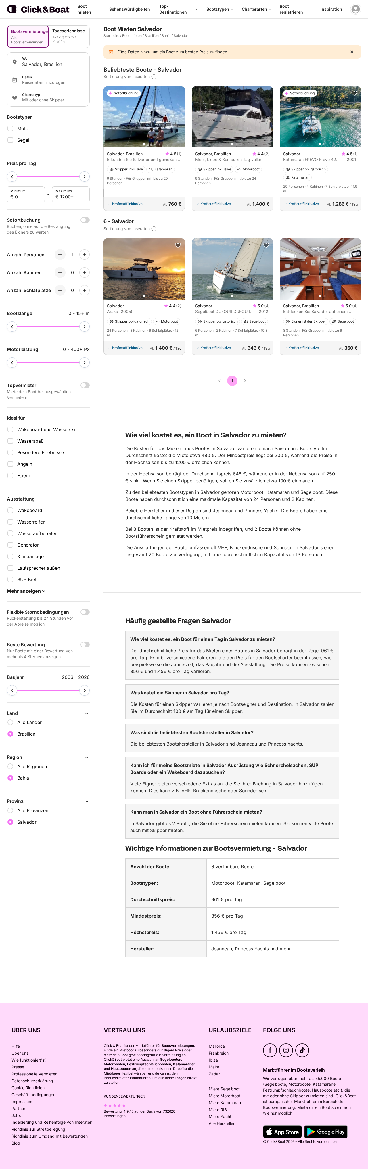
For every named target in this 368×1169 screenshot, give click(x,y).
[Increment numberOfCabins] (84, 272)
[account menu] (355, 9)
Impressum (22, 1101)
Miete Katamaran (225, 1102)
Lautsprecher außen (38, 568)
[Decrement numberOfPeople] (60, 254)
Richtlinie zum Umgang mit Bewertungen (50, 1136)
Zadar (214, 1073)
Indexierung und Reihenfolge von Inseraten (52, 1122)
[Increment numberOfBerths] (84, 290)
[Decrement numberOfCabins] (60, 272)
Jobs (16, 1115)
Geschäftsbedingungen (33, 1094)
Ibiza (213, 1060)
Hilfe (16, 1046)
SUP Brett (27, 579)
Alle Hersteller (222, 1123)
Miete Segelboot (224, 1088)
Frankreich (219, 1053)
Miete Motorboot (224, 1095)
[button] (144, 144)
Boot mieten (132, 35)
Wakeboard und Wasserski (46, 429)
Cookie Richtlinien (28, 1087)
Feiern (23, 475)
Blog (16, 1142)
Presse (18, 1066)
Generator (28, 545)
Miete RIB (218, 1109)
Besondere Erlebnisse (40, 452)
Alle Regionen (32, 766)
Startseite (111, 35)
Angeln (24, 464)
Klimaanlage (30, 556)
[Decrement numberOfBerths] (60, 290)
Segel (23, 140)
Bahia (166, 35)
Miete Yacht (220, 1116)
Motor (23, 128)
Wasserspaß (30, 441)
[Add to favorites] (354, 93)
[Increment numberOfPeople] (84, 254)
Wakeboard (29, 510)
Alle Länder (29, 722)
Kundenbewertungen (124, 1096)
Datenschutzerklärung (32, 1080)
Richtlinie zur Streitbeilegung (38, 1129)
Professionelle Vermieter (34, 1073)
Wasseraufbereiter (37, 533)
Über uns (20, 1053)
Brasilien (152, 35)
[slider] (12, 176)
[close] (351, 51)
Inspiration (331, 9)
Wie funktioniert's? (29, 1060)
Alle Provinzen (32, 810)
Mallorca (217, 1046)
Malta (214, 1066)
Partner (18, 1108)
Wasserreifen (31, 522)
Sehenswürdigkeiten (129, 9)
